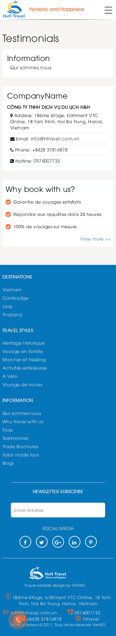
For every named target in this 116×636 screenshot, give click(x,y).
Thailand (12, 314)
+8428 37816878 (50, 149)
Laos (7, 306)
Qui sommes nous (30, 67)
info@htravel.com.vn (55, 138)
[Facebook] (25, 542)
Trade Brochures (20, 446)
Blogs (8, 463)
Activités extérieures (24, 368)
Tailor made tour (20, 454)
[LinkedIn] (74, 542)
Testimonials (15, 438)
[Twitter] (42, 542)
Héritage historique (23, 343)
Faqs (7, 429)
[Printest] (91, 542)
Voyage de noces (22, 384)
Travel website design (44, 585)
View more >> (95, 238)
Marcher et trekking (24, 359)
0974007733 (47, 160)
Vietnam (12, 289)
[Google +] (58, 542)
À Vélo (9, 376)
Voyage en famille (22, 351)
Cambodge (15, 298)
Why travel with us (22, 421)
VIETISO (78, 585)
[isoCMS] (55, 571)
